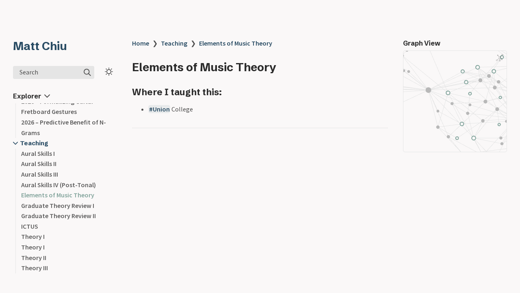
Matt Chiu (40, 46)
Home (140, 43)
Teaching (34, 143)
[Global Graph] (500, 58)
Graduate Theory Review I (57, 205)
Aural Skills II (38, 164)
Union (161, 109)
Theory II (33, 258)
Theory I (33, 236)
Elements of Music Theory (57, 195)
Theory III (34, 268)
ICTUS (29, 226)
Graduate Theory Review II (58, 216)
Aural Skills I (38, 153)
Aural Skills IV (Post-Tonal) (58, 185)
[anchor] (229, 92)
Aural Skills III (39, 174)
